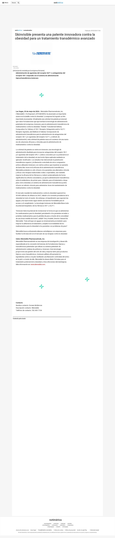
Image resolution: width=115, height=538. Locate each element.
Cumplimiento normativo (45, 530)
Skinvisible (15, 66)
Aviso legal (33, 530)
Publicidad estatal (94, 530)
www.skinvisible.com (38, 264)
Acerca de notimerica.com (22, 530)
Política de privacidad (70, 530)
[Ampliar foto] (41, 64)
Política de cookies (58, 530)
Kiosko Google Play (82, 530)
